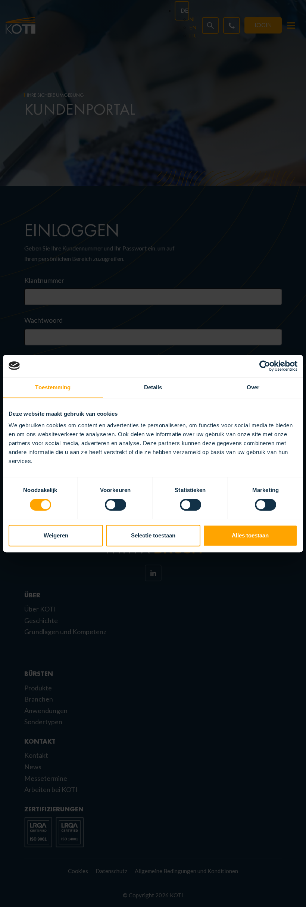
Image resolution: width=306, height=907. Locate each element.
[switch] (115, 505)
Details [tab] (153, 387)
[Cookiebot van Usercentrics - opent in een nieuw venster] (264, 365)
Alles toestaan (250, 535)
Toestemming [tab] (53, 387)
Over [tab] (253, 387)
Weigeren (56, 535)
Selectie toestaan (153, 535)
